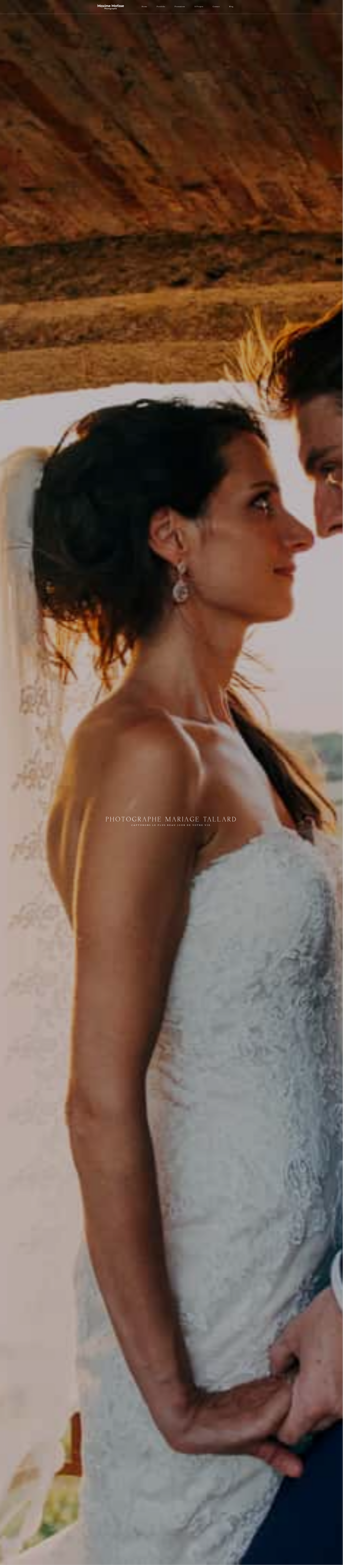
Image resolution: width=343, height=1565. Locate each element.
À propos (198, 6)
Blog (231, 6)
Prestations (180, 6)
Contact (216, 6)
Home (144, 6)
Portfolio (161, 6)
